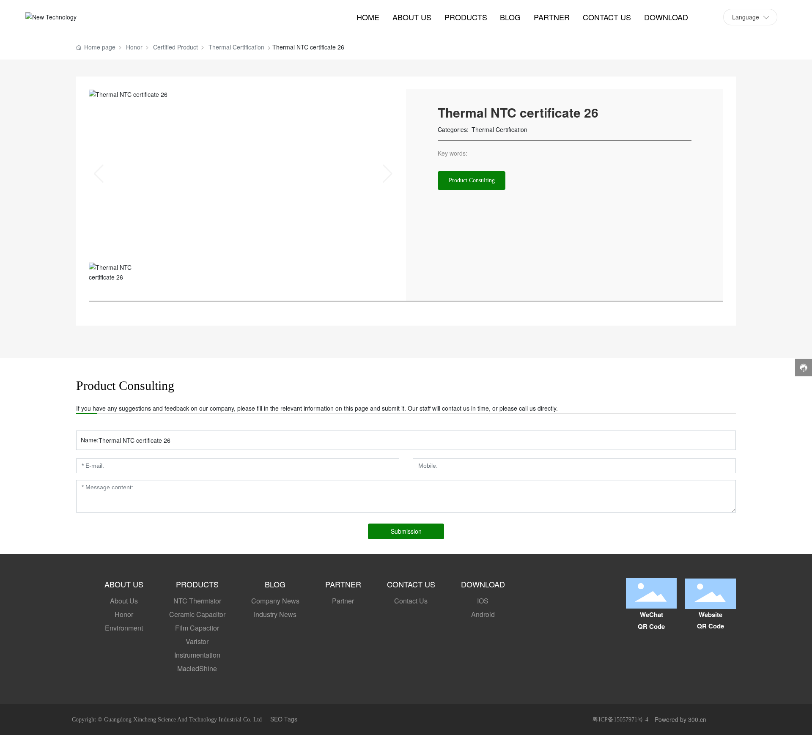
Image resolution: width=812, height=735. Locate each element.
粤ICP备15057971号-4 (620, 719)
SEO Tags (283, 719)
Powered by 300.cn (680, 719)
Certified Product (175, 47)
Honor (134, 47)
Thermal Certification (236, 47)
